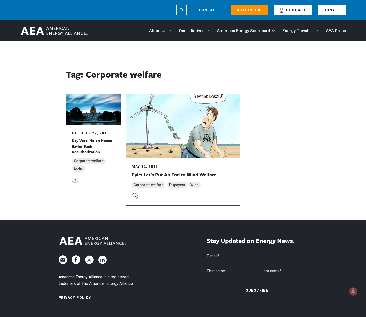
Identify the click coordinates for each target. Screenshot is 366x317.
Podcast (296, 10)
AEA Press (336, 30)
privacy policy (75, 298)
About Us (158, 30)
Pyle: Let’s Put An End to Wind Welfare (174, 174)
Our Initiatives (192, 30)
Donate (332, 10)
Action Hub (249, 10)
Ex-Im (78, 168)
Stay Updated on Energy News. (251, 241)
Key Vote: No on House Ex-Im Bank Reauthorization (92, 146)
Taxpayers (177, 185)
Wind (194, 185)
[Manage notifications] (353, 291)
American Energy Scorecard (243, 30)
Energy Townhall (298, 30)
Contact (209, 10)
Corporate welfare (89, 161)
